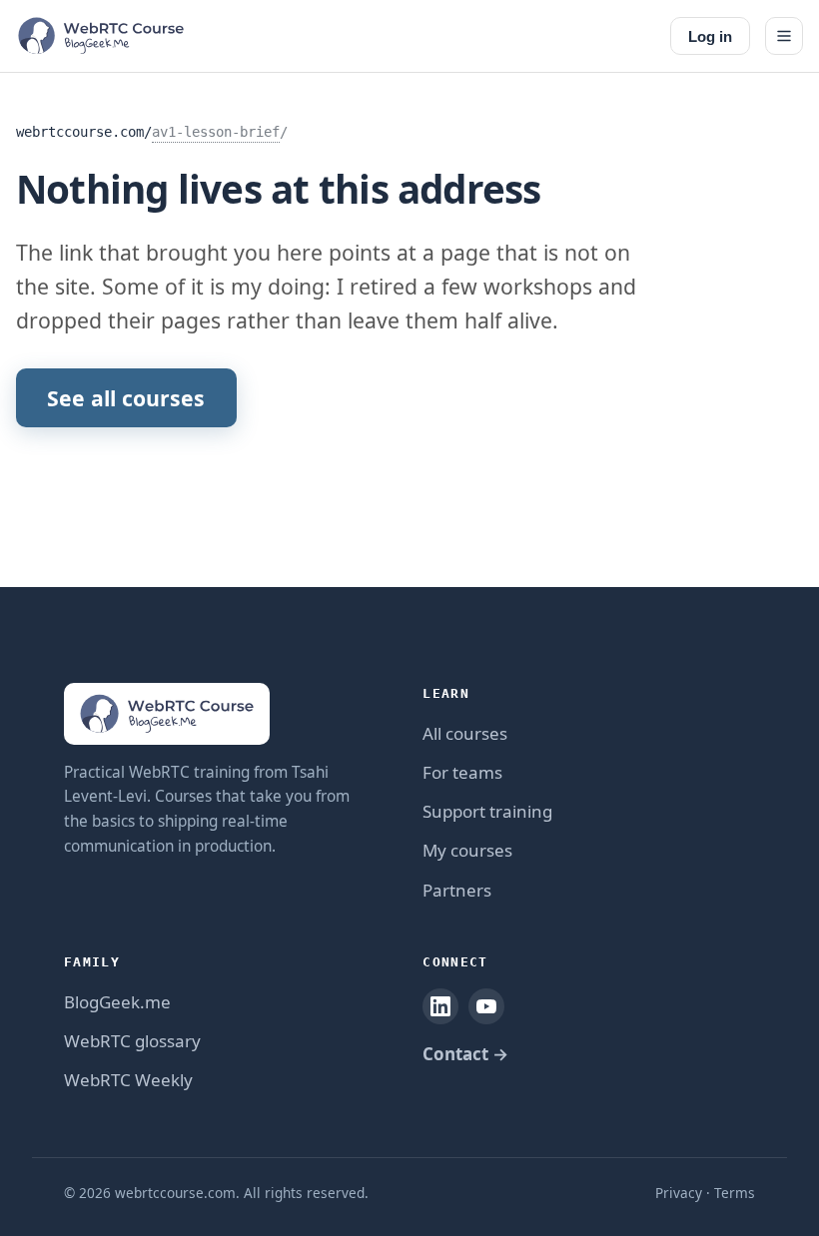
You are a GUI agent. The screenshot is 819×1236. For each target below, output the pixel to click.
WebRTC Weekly (128, 1079)
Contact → (465, 1053)
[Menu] (784, 36)
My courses (467, 850)
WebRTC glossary (132, 1040)
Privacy (678, 1192)
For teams (462, 772)
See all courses (126, 397)
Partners (456, 890)
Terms (734, 1192)
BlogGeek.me (117, 1001)
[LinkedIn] (440, 1006)
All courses (464, 733)
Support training (487, 811)
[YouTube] (486, 1006)
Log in (710, 36)
